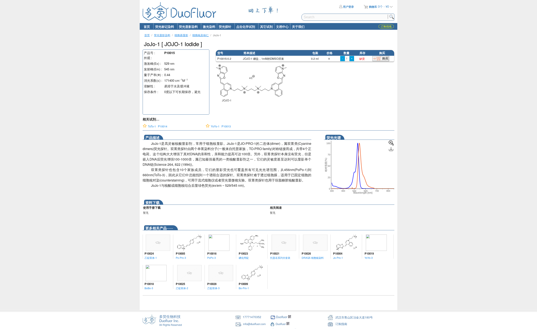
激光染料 (209, 26)
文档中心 (282, 26)
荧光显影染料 (187, 26)
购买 (385, 58)
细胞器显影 (181, 35)
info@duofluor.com (255, 324)
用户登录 (348, 7)
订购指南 (341, 324)
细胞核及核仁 (200, 35)
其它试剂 (266, 26)
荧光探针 (224, 26)
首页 (147, 26)
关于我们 (298, 26)
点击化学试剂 (245, 26)
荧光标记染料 (163, 26)
